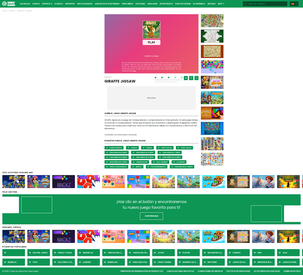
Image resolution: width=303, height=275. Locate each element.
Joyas (161, 252)
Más (220, 3)
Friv (260, 252)
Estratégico (166, 3)
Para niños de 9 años (144, 157)
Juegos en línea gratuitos (180, 271)
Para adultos (140, 262)
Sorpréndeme (151, 216)
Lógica (36, 3)
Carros (237, 252)
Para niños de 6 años (144, 153)
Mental (138, 167)
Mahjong (152, 3)
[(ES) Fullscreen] (196, 78)
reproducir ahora (266, 262)
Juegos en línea (141, 252)
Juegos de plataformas (107, 3)
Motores (212, 262)
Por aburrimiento (158, 167)
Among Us (88, 252)
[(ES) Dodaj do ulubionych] (191, 78)
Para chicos (166, 148)
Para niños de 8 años (118, 157)
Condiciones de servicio (210, 271)
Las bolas (25, 3)
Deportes (70, 3)
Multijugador (84, 3)
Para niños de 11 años (118, 162)
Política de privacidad (238, 271)
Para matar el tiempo (183, 167)
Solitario (140, 3)
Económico (199, 3)
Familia (134, 148)
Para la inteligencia (118, 167)
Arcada (211, 3)
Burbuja (12, 262)
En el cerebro (161, 162)
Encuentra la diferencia (216, 252)
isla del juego (40, 252)
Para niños (127, 3)
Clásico (58, 3)
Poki (35, 262)
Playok (186, 252)
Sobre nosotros (292, 271)
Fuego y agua (65, 252)
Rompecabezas (115, 148)
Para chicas (186, 148)
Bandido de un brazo (191, 262)
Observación (141, 162)
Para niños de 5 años (118, 153)
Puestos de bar (183, 3)
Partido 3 (47, 3)
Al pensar (180, 162)
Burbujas (113, 262)
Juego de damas (241, 262)
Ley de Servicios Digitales (267, 271)
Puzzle (12, 11)
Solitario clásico (66, 262)
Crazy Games (164, 262)
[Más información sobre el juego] (220, 24)
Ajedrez (87, 262)
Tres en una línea (116, 252)
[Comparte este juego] (186, 78)
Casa (4, 11)
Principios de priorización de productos (141, 271)
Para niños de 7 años (171, 153)
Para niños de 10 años (171, 157)
